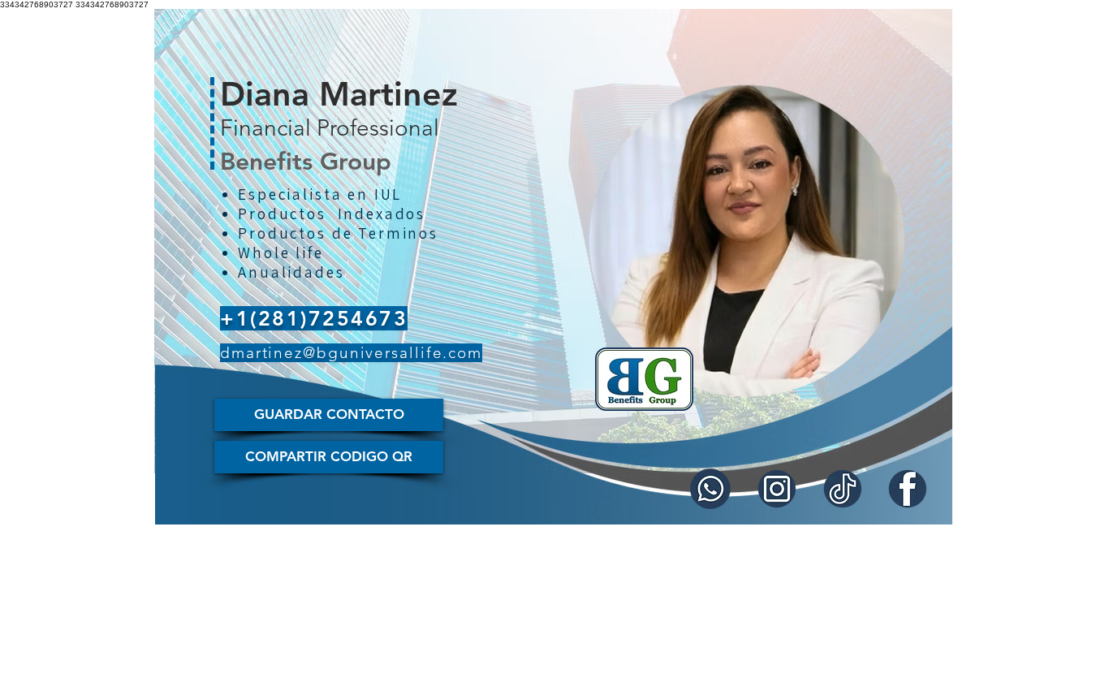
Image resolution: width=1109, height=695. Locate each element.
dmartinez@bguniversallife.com (351, 352)
